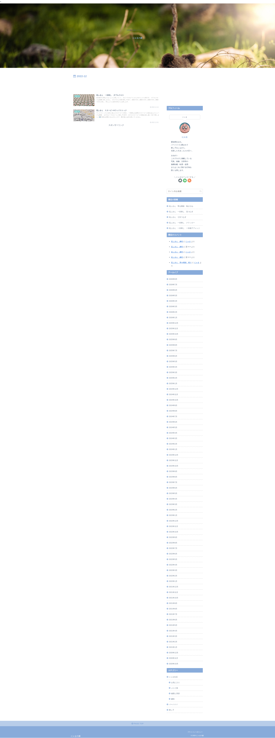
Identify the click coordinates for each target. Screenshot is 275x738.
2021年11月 (173, 592)
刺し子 (171, 710)
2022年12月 (173, 521)
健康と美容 (175, 693)
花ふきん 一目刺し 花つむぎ (181, 212)
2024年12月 (173, 389)
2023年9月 (173, 471)
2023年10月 (173, 466)
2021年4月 (173, 631)
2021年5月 (173, 625)
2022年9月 (173, 537)
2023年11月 (173, 460)
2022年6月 (173, 554)
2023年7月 (173, 482)
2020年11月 (173, 658)
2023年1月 (173, 515)
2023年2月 (173, 510)
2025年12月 (173, 323)
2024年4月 (173, 433)
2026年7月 (173, 284)
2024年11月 (173, 394)
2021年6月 (173, 620)
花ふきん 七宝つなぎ (177, 217)
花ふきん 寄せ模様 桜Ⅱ (181, 262)
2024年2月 (173, 444)
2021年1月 (173, 647)
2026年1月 (173, 317)
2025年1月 (173, 383)
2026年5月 (173, 295)
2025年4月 (173, 367)
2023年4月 (173, 499)
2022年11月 (173, 526)
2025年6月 (173, 356)
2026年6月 (173, 290)
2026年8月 (173, 279)
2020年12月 (173, 653)
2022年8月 (173, 543)
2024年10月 (173, 400)
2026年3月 (173, 306)
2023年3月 (173, 504)
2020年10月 (173, 664)
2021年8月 (173, 609)
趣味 (173, 699)
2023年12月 (173, 455)
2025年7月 (173, 350)
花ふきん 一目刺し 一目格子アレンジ (184, 228)
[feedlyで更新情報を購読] (185, 180)
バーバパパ (173, 704)
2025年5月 (173, 361)
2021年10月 (173, 598)
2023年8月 (173, 477)
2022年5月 (173, 559)
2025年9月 (173, 339)
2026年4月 (173, 301)
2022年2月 (173, 576)
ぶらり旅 (174, 688)
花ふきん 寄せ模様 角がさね (181, 206)
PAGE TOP (138, 724)
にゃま (185, 137)
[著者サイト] (180, 180)
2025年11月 (173, 328)
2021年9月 (173, 603)
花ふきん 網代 (177, 241)
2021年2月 (173, 642)
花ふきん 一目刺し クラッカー (182, 223)
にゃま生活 (173, 677)
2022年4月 (173, 565)
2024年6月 (173, 422)
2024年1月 (173, 449)
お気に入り (175, 682)
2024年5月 (173, 427)
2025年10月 (173, 334)
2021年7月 (173, 614)
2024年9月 (173, 405)
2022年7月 (173, 548)
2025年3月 (173, 372)
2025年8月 (173, 345)
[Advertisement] (116, 84)
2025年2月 (173, 378)
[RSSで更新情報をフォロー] (189, 180)
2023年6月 (173, 488)
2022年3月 (173, 570)
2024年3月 (173, 438)
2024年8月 (173, 411)
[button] (200, 191)
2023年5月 (173, 493)
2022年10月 (173, 532)
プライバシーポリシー (195, 732)
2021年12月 (173, 587)
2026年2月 (173, 312)
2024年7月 (173, 416)
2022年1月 (173, 581)
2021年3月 (173, 636)
